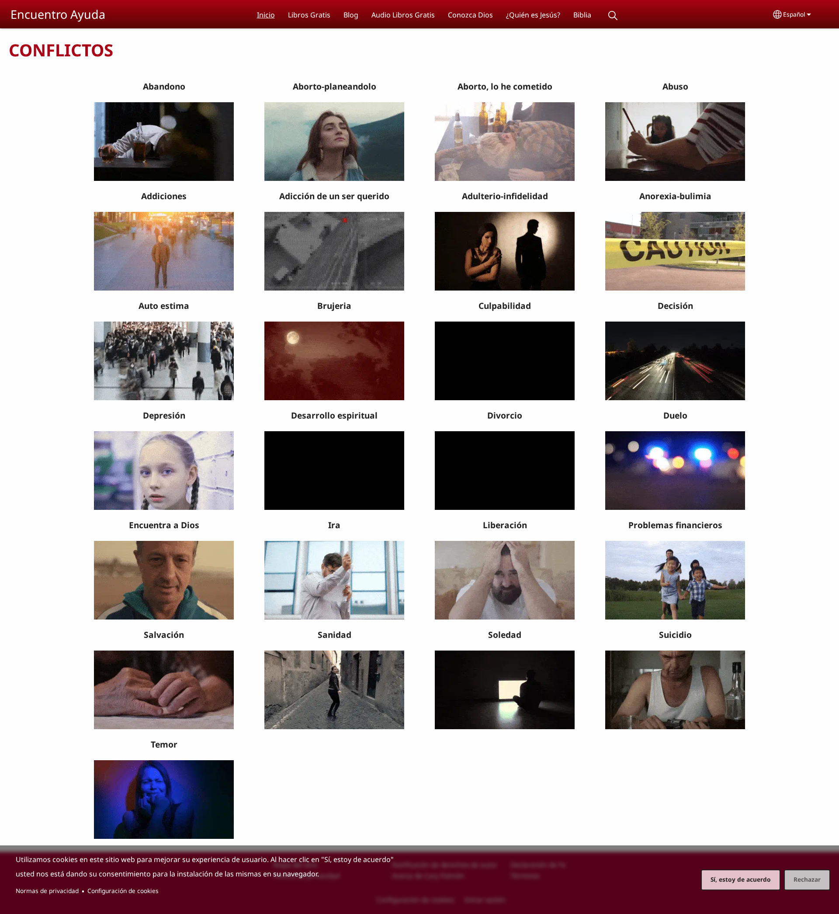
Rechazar (807, 879)
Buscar (613, 15)
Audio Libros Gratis (403, 15)
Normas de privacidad (47, 890)
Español (794, 14)
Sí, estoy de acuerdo (741, 879)
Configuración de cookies (123, 890)
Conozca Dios (470, 15)
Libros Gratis (309, 15)
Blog (350, 15)
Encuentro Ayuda (57, 14)
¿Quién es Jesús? (533, 15)
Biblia (582, 15)
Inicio (266, 15)
